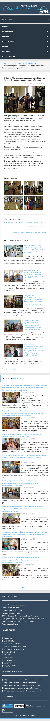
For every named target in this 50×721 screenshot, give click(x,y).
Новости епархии (25, 41)
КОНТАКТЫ (8, 663)
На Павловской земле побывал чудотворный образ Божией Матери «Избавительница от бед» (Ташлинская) (33, 274)
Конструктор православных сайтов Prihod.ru (20, 688)
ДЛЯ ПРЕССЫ (9, 660)
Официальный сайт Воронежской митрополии (21, 685)
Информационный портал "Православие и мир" (22, 691)
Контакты (25, 51)
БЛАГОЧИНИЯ (9, 652)
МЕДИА (6, 654)
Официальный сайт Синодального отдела (20, 682)
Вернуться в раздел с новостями (14, 369)
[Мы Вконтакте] (45, 12)
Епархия (25, 36)
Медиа (25, 46)
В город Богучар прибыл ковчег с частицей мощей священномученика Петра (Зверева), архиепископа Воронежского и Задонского (20, 483)
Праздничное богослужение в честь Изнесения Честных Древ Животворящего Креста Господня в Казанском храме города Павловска (33, 300)
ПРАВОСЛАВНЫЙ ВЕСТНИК (14, 646)
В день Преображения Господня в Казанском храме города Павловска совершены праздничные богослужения (33, 249)
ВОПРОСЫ (8, 657)
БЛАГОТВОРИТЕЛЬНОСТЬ (14, 649)
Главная (5, 26)
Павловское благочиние (27, 63)
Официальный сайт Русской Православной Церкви (23, 680)
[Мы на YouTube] (41, 12)
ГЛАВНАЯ (7, 638)
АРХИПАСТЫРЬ (10, 641)
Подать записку (8, 56)
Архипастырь (25, 31)
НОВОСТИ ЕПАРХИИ (12, 643)
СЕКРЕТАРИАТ (9, 666)
